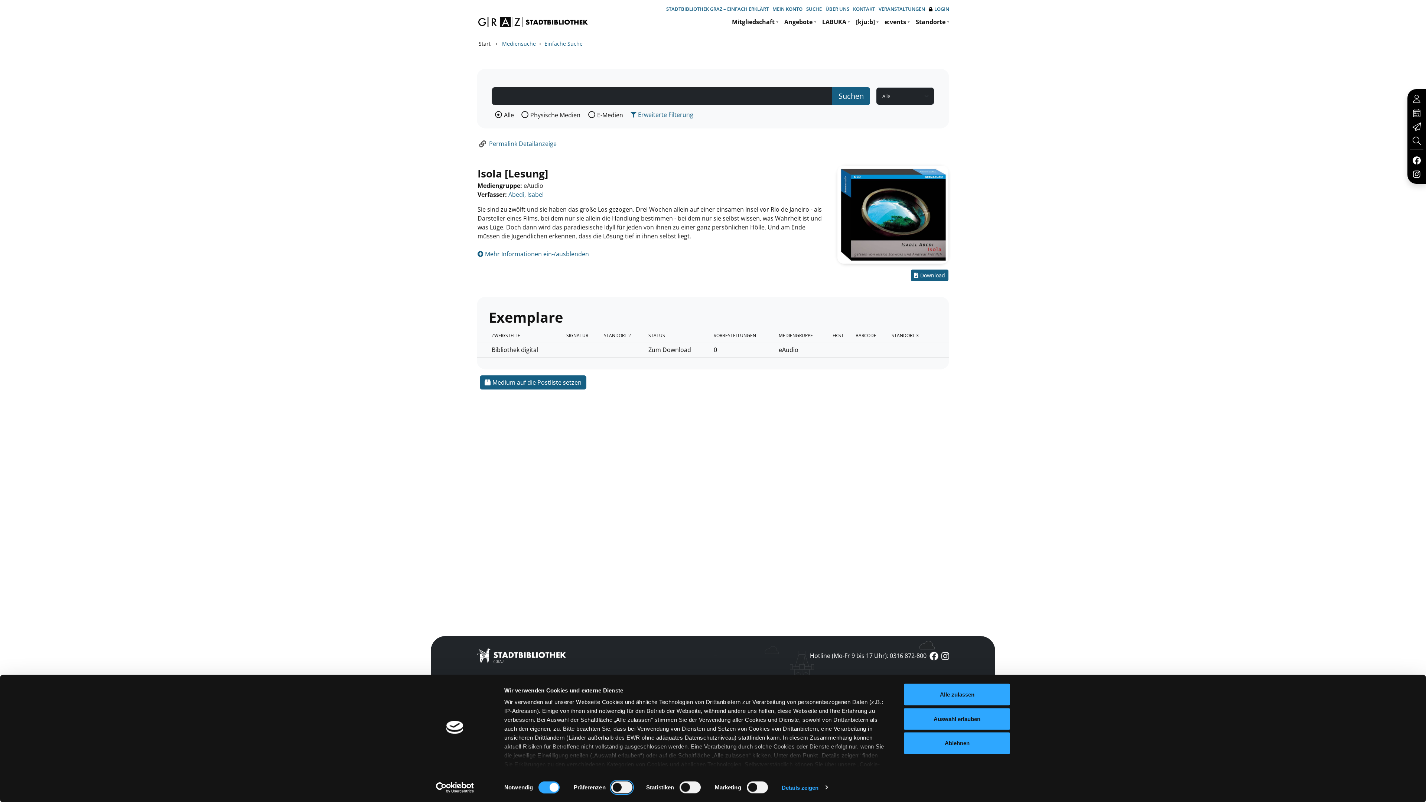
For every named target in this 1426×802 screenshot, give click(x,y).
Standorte (930, 22)
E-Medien (610, 115)
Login (941, 9)
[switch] (621, 787)
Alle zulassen (957, 694)
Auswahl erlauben (957, 718)
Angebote (798, 22)
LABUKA (834, 22)
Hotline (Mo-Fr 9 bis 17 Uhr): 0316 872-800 (868, 656)
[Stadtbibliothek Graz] (532, 22)
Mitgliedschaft (753, 22)
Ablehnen (957, 743)
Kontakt (864, 9)
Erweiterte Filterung (665, 115)
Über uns (837, 9)
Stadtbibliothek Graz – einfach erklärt (717, 9)
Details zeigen (800, 787)
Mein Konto (787, 9)
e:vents (895, 22)
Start (485, 43)
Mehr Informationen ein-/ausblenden (536, 254)
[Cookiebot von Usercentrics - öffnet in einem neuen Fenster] (455, 787)
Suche (814, 9)
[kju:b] (865, 22)
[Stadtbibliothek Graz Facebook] (1416, 160)
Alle (509, 115)
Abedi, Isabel (526, 194)
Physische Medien (555, 115)
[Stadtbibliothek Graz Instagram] (1417, 174)
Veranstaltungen (902, 9)
